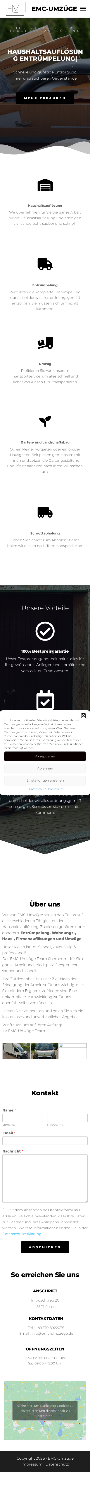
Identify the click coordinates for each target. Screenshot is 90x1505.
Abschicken (45, 1247)
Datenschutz (37, 788)
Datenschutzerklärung (22, 1234)
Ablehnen (45, 768)
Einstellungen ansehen (45, 780)
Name (9, 1110)
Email (8, 1133)
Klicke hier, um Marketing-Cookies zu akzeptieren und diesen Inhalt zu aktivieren (45, 1410)
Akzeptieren (45, 756)
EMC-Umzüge (54, 8)
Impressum (55, 788)
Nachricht (12, 1151)
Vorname (9, 1124)
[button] (83, 715)
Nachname (55, 1124)
